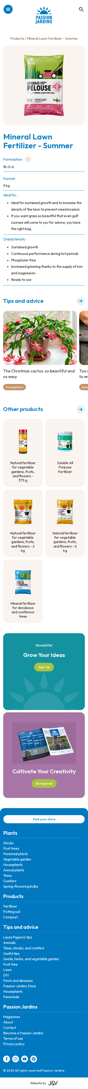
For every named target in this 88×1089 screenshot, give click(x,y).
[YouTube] (24, 1060)
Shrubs (8, 843)
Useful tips (11, 953)
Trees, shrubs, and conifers (23, 948)
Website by (38, 1083)
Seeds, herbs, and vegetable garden (31, 959)
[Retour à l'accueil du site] (44, 17)
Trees (7, 875)
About (8, 1022)
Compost (10, 917)
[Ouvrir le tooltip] (28, 160)
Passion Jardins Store (19, 986)
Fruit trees (11, 848)
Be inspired (44, 783)
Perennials (11, 997)
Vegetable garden (17, 859)
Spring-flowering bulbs (20, 886)
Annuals (9, 942)
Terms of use (13, 1038)
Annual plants (13, 870)
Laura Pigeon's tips (17, 937)
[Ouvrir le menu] (8, 10)
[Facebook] (6, 1060)
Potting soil (11, 911)
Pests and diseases (18, 980)
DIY (6, 975)
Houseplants (14, 387)
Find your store (44, 819)
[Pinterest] (33, 1060)
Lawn (7, 969)
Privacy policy (14, 1044)
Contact (9, 1027)
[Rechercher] (79, 4)
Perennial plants (15, 853)
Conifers (9, 881)
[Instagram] (15, 1060)
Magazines (11, 1016)
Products (17, 38)
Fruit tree (10, 964)
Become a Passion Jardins (23, 1033)
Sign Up (44, 667)
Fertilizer (10, 906)
